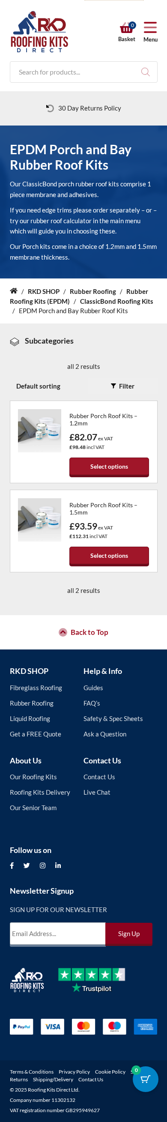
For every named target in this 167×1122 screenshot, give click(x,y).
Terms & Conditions (32, 1071)
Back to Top (89, 632)
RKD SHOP (29, 671)
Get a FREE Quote (35, 734)
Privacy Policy (74, 1071)
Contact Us (102, 760)
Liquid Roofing (30, 718)
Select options (109, 466)
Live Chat (97, 792)
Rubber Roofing (32, 703)
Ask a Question (105, 734)
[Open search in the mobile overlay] (84, 72)
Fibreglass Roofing (36, 687)
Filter (126, 386)
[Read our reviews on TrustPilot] (98, 986)
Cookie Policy (110, 1071)
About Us (26, 760)
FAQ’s (92, 703)
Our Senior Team (33, 807)
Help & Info (103, 671)
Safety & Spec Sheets (113, 718)
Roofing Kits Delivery (40, 792)
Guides (93, 687)
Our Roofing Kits (33, 777)
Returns (19, 1079)
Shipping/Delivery (53, 1079)
